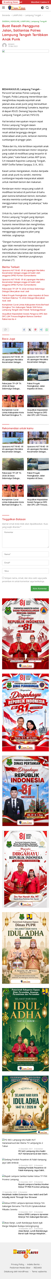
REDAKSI (11, 44)
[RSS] (26, 1256)
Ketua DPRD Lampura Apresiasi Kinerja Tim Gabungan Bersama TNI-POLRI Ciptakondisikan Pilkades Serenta (33, 1215)
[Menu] (4, 7)
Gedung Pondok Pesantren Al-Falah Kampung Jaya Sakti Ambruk (32, 1169)
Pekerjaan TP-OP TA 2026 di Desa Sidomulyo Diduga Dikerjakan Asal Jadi (23, 290)
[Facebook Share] (24, 330)
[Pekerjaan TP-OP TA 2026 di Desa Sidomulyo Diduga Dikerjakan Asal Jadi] (13, 374)
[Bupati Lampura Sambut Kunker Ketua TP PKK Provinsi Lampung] (25, 1178)
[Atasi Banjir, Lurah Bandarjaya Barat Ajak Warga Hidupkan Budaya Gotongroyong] (25, 1224)
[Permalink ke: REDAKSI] (4, 45)
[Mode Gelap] (42, 7)
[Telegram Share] (41, 330)
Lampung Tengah (39, 21)
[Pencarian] (47, 7)
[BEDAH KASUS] (16, 7)
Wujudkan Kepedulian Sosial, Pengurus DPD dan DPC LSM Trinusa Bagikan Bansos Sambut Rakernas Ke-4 (24, 316)
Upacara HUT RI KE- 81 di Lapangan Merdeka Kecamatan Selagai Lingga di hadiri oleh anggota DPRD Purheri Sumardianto (23, 273)
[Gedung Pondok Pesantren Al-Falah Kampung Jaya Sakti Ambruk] (25, 1161)
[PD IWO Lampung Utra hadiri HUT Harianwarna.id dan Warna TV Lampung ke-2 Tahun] (25, 1143)
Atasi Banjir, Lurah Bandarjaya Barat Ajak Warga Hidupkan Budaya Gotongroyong (32, 1232)
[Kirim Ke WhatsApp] (47, 330)
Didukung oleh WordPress (16, 1271)
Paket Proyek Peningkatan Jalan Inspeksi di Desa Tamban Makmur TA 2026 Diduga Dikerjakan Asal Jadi (25, 298)
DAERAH (5, 21)
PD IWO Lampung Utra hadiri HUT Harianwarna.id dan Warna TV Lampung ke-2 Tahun (33, 1152)
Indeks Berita (33, 1264)
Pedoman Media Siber (20, 1267)
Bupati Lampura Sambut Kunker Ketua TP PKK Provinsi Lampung (33, 1185)
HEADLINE (14, 21)
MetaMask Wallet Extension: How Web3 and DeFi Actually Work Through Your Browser (25, 1195)
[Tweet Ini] (30, 330)
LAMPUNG (25, 21)
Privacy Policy (17, 1264)
